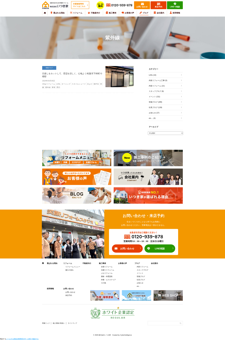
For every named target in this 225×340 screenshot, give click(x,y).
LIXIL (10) (152, 75)
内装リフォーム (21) (157, 86)
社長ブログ (141, 280)
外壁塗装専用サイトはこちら (79, 5)
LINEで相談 (175, 7)
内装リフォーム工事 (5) (158, 80)
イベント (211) (154, 97)
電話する (3, 339)
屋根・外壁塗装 (106, 276)
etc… (139, 286)
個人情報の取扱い (59, 323)
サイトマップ (72, 323)
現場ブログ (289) (155, 102)
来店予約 (158, 7)
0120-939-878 (121, 5)
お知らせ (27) (154, 113)
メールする (10, 339)
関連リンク (46, 323)
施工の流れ (69, 270)
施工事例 (112, 13)
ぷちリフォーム (106, 273)
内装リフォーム (142, 267)
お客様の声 (129, 13)
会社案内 (160, 13)
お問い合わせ (142, 7)
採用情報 (176, 13)
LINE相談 (160, 248)
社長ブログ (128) (155, 107)
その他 (103, 283)
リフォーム (77, 13)
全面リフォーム (106, 267)
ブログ (145, 13)
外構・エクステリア (108, 280)
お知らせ (140, 283)
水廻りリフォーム (107, 270)
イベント (140, 273)
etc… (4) (152, 118)
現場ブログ (141, 276)
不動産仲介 (95, 13)
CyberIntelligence (126, 335)
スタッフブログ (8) (156, 91)
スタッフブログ (142, 270)
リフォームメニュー (72, 267)
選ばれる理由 (59, 13)
